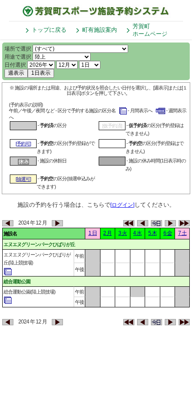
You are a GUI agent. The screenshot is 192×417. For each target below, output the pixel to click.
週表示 (16, 73)
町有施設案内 (99, 29)
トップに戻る (49, 29)
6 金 (167, 233)
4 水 (137, 233)
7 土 (182, 233)
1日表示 (40, 73)
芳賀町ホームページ (150, 30)
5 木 (152, 233)
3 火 (122, 233)
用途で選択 (17, 57)
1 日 (92, 233)
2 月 (107, 233)
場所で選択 (17, 49)
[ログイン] (122, 205)
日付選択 (15, 65)
